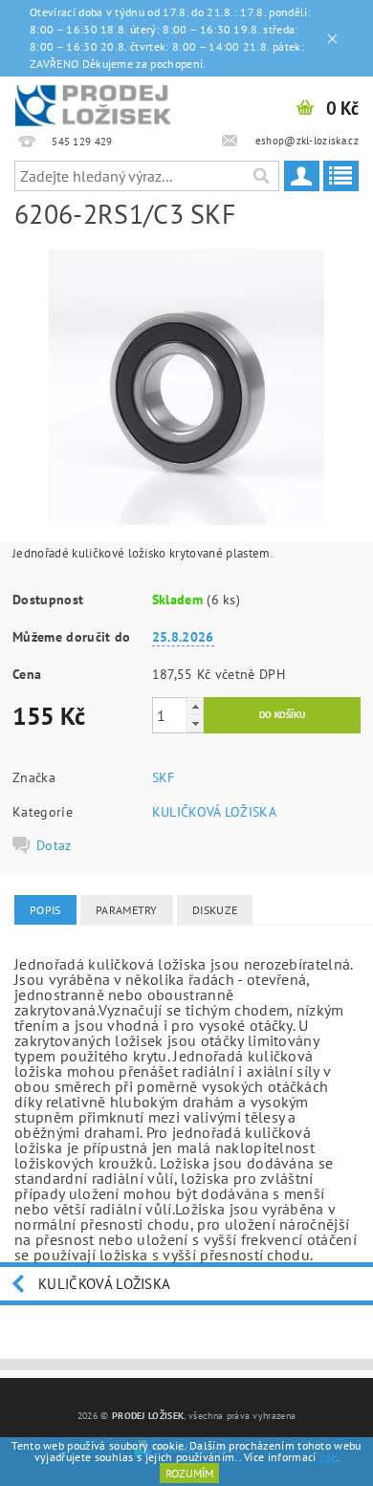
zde (328, 1457)
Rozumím (189, 1473)
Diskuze (214, 910)
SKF (163, 777)
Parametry (127, 910)
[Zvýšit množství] (195, 706)
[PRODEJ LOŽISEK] (93, 101)
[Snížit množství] (195, 723)
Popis (45, 910)
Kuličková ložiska (104, 1284)
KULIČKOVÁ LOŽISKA (214, 811)
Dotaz (54, 845)
